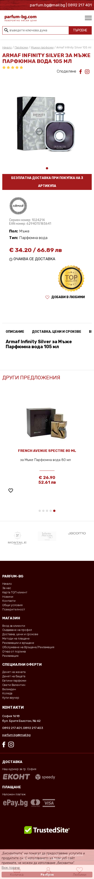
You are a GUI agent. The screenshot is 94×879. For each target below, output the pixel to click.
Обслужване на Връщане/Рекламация (28, 647)
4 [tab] (51, 511)
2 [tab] (43, 511)
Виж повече (11, 868)
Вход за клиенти (13, 625)
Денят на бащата (13, 676)
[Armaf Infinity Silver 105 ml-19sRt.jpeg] (47, 121)
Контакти (9, 600)
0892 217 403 (33, 728)
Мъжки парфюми (42, 47)
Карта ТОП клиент (14, 592)
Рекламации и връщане (18, 643)
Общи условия (12, 605)
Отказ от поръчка (14, 651)
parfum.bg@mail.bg (16, 735)
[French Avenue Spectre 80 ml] (47, 419)
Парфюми (21, 47)
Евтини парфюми (14, 680)
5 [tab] (54, 511)
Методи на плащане (16, 638)
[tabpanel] (47, 121)
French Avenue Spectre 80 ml (47, 451)
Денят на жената (14, 672)
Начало (7, 47)
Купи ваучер (10, 697)
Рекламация (10, 655)
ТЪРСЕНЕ (80, 30)
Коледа (7, 693)
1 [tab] (47, 168)
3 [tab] (47, 511)
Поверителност (13, 609)
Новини (7, 596)
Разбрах (47, 874)
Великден (9, 689)
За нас (6, 588)
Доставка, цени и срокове (20, 634)
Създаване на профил (17, 630)
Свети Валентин (13, 685)
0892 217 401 (12, 728)
